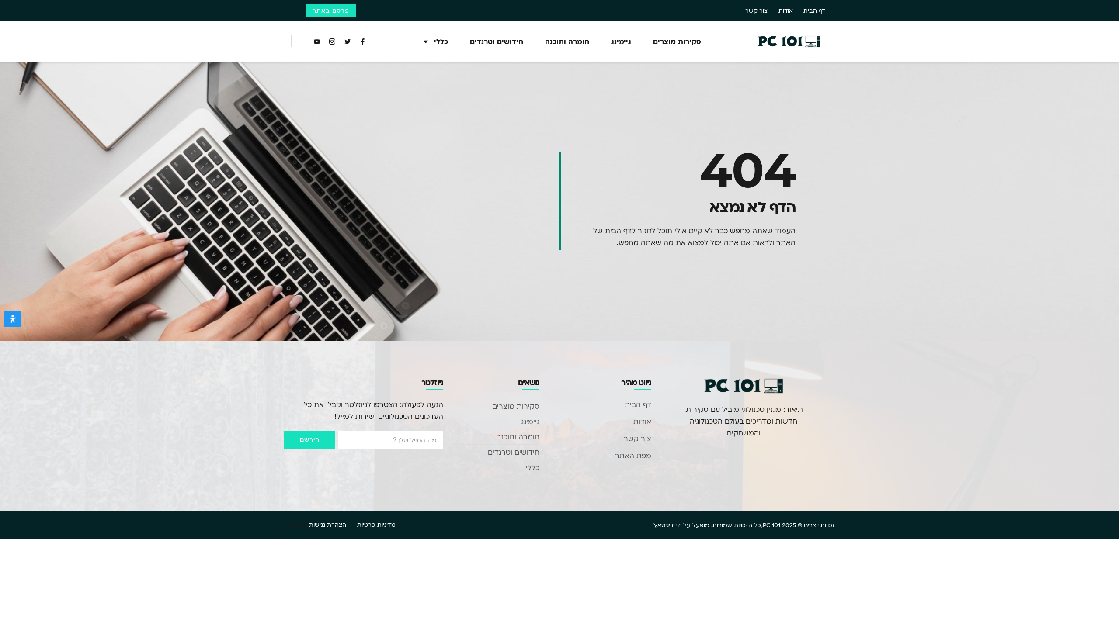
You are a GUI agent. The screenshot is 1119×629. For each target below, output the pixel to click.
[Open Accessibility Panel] (12, 319)
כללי (441, 41)
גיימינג (621, 41)
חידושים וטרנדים (496, 41)
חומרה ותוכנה (567, 41)
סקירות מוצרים (677, 41)
